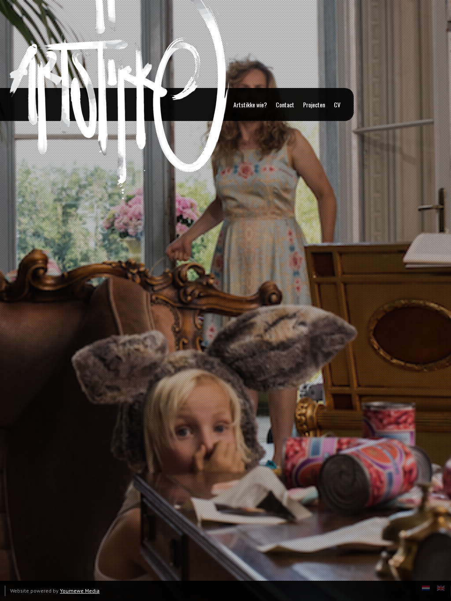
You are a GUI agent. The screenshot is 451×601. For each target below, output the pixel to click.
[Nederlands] (426, 591)
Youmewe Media (80, 590)
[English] (441, 591)
